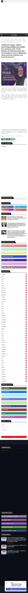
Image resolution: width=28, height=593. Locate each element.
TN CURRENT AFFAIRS (7, 263)
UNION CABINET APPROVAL (9, 416)
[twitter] (20, 207)
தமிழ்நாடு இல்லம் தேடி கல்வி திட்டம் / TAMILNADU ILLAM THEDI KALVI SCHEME (16, 551)
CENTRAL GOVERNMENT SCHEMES (10, 516)
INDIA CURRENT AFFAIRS (8, 39)
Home (2, 39)
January (14, 290)
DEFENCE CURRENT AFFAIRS (9, 249)
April (14, 283)
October (14, 297)
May (14, 281)
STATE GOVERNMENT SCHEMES (9, 530)
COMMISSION (6, 399)
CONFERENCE (6, 402)
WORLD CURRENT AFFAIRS (8, 267)
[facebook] (7, 207)
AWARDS (5, 395)
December (14, 292)
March (14, 285)
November (14, 294)
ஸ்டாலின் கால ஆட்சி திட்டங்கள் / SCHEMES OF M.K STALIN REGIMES (16, 546)
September (14, 299)
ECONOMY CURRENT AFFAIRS (9, 252)
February (14, 288)
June (14, 279)
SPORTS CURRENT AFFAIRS (8, 260)
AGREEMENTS (6, 388)
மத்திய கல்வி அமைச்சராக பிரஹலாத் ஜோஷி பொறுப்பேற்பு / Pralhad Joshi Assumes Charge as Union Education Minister (17, 218)
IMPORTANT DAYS (7, 406)
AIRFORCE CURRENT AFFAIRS (9, 245)
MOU (4, 413)
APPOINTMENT (6, 391)
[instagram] (7, 210)
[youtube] (20, 210)
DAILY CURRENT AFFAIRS (8, 136)
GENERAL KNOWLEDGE (8, 527)
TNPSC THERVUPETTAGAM (7, 59)
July (14, 276)
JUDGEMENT (5, 409)
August (14, 274)
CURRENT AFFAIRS (7, 520)
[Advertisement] (14, 18)
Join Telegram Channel (16, 589)
